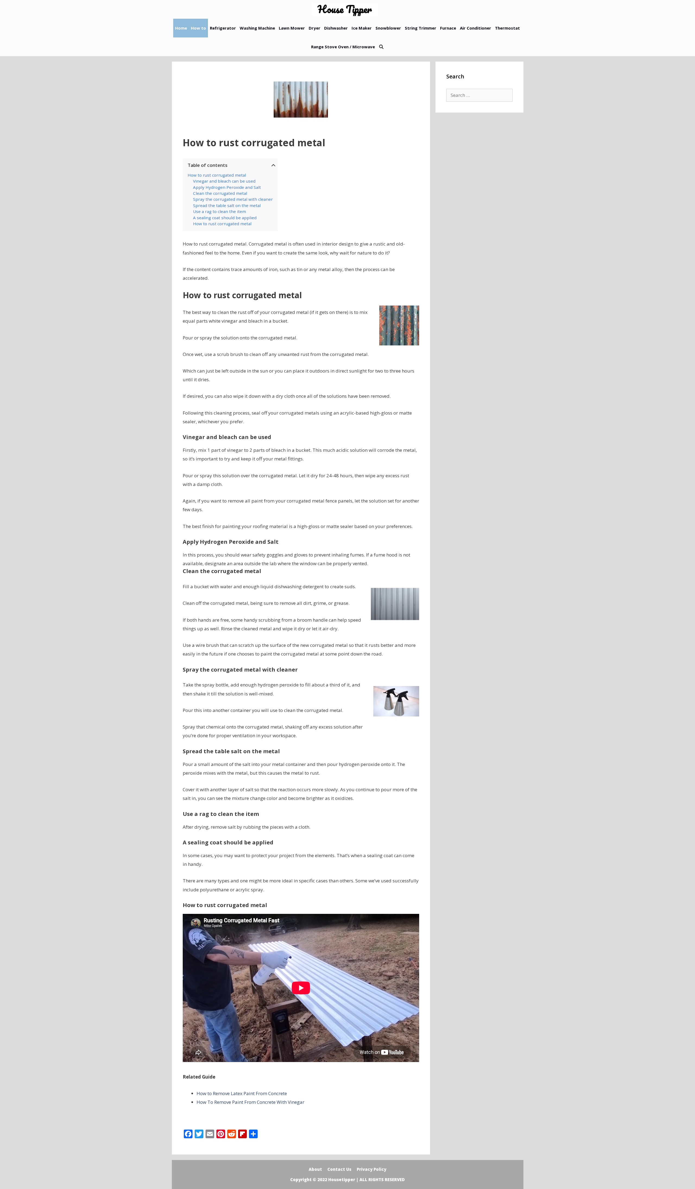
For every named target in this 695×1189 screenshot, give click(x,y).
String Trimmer (420, 28)
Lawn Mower (292, 28)
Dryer (314, 28)
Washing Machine (257, 28)
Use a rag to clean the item (219, 211)
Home (181, 28)
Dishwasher (336, 28)
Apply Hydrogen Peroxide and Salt (227, 187)
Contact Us (339, 1169)
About (315, 1169)
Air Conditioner (475, 28)
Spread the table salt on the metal (227, 205)
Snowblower (388, 28)
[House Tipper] (346, 9)
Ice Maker (362, 28)
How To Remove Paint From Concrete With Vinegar (250, 1102)
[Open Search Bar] (381, 46)
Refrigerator (223, 28)
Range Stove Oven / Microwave (343, 46)
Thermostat (507, 28)
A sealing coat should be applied (225, 217)
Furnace (448, 28)
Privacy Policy (371, 1169)
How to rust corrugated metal (217, 175)
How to (198, 28)
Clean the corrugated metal (220, 193)
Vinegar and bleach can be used (224, 181)
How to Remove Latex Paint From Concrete (242, 1093)
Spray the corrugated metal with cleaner (233, 199)
